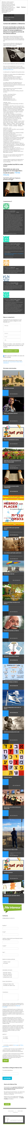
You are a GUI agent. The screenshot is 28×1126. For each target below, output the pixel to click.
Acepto (18, 7)
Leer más (7, 1104)
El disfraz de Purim (8, 872)
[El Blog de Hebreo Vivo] (10, 984)
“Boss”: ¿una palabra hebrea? (11, 413)
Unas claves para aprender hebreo (12, 895)
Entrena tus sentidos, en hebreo (11, 630)
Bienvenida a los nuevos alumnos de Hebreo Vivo (12, 807)
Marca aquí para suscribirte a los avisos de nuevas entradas (13, 356)
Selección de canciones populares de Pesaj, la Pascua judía (12, 461)
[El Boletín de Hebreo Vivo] (10, 985)
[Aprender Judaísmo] (10, 974)
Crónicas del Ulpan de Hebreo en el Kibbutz (12, 602)
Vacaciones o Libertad (9, 574)
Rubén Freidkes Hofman (9, 17)
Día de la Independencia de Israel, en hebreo (12, 708)
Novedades (8, 19)
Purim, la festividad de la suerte (11, 439)
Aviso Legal (15, 1045)
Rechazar (23, 7)
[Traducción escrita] (10, 975)
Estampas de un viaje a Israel (10, 849)
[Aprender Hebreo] (10, 972)
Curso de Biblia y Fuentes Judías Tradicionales (11, 486)
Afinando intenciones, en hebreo (11, 656)
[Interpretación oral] (10, 977)
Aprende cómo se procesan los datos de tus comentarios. (12, 362)
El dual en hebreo (8, 777)
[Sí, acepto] (10, 1037)
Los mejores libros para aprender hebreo (11, 528)
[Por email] (10, 963)
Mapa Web (20, 1111)
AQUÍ (8, 12)
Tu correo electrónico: (8, 1070)
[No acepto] (10, 1038)
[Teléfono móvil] (10, 962)
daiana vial (12, 267)
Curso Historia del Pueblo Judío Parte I (12, 553)
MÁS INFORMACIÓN (14, 394)
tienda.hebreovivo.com (8, 69)
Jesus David (12, 211)
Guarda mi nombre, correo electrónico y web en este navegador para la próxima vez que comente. (13, 345)
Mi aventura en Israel (9, 388)
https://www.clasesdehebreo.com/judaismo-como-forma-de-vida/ (14, 254)
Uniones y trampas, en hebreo (11, 682)
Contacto (15, 1112)
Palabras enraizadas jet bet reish (11, 732)
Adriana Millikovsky (14, 283)
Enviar (18, 212)
